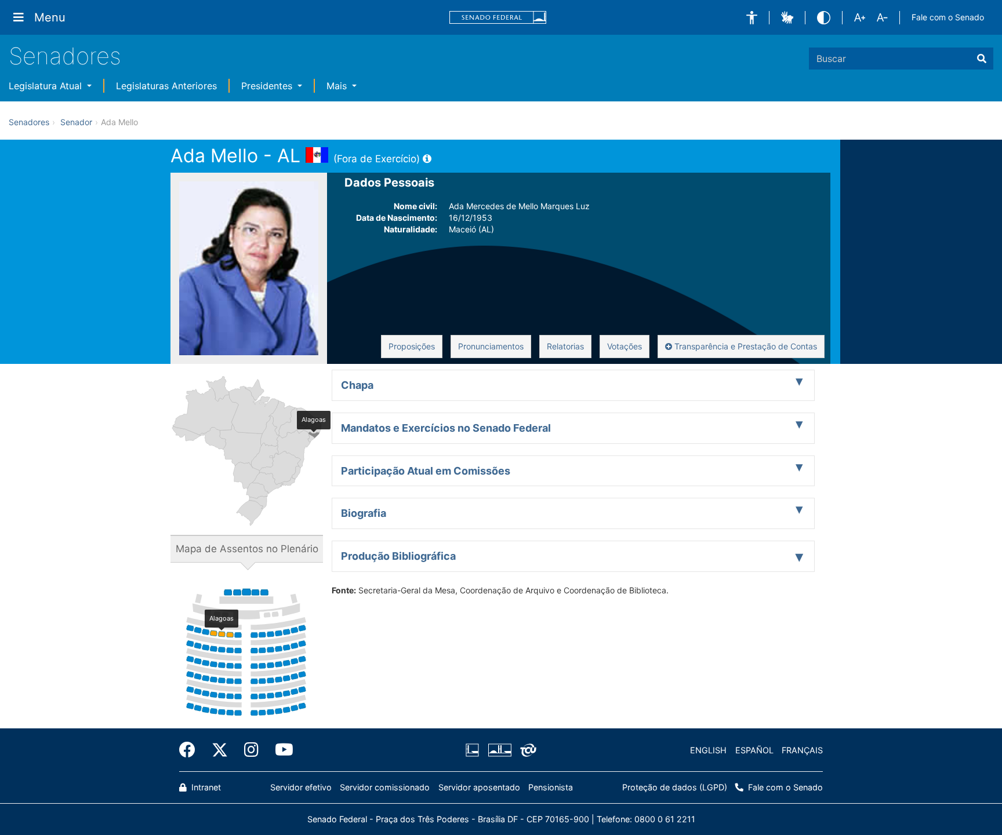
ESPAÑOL (754, 750)
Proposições (412, 346)
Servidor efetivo (301, 787)
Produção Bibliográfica (398, 556)
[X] (220, 750)
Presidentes (268, 86)
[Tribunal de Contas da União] (526, 750)
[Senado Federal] (498, 17)
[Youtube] (280, 750)
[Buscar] (981, 58)
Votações (624, 346)
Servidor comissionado (385, 787)
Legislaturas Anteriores (166, 86)
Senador (76, 122)
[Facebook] (191, 750)
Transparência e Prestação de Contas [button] (744, 346)
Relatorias (565, 346)
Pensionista (550, 787)
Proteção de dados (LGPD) (674, 787)
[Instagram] (251, 750)
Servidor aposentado (479, 787)
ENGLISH (708, 750)
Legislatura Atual (47, 86)
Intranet (205, 787)
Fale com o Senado (948, 17)
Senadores (65, 56)
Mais (338, 86)
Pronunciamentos (491, 346)
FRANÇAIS (802, 750)
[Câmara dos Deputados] (474, 750)
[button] (751, 17)
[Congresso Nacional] (499, 750)
